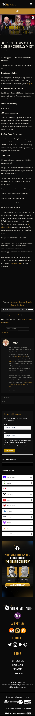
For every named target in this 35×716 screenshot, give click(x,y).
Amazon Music (27, 319)
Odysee (13, 305)
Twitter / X (23, 329)
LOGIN (17, 11)
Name (5, 424)
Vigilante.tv (14, 302)
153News (11, 387)
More (7, 322)
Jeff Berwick (14, 50)
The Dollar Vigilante (21, 356)
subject (29, 83)
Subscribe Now (9, 450)
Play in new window (14, 315)
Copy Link (11, 329)
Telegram (5, 332)
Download (25, 315)
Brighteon (20, 305)
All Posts (12, 390)
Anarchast (11, 361)
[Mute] (26, 310)
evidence (4, 99)
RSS (2, 322)
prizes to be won (16, 263)
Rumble (29, 302)
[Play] (3, 310)
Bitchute (22, 302)
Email (6, 432)
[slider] (30, 309)
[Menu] (30, 4)
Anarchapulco (13, 373)
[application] (17, 310)
